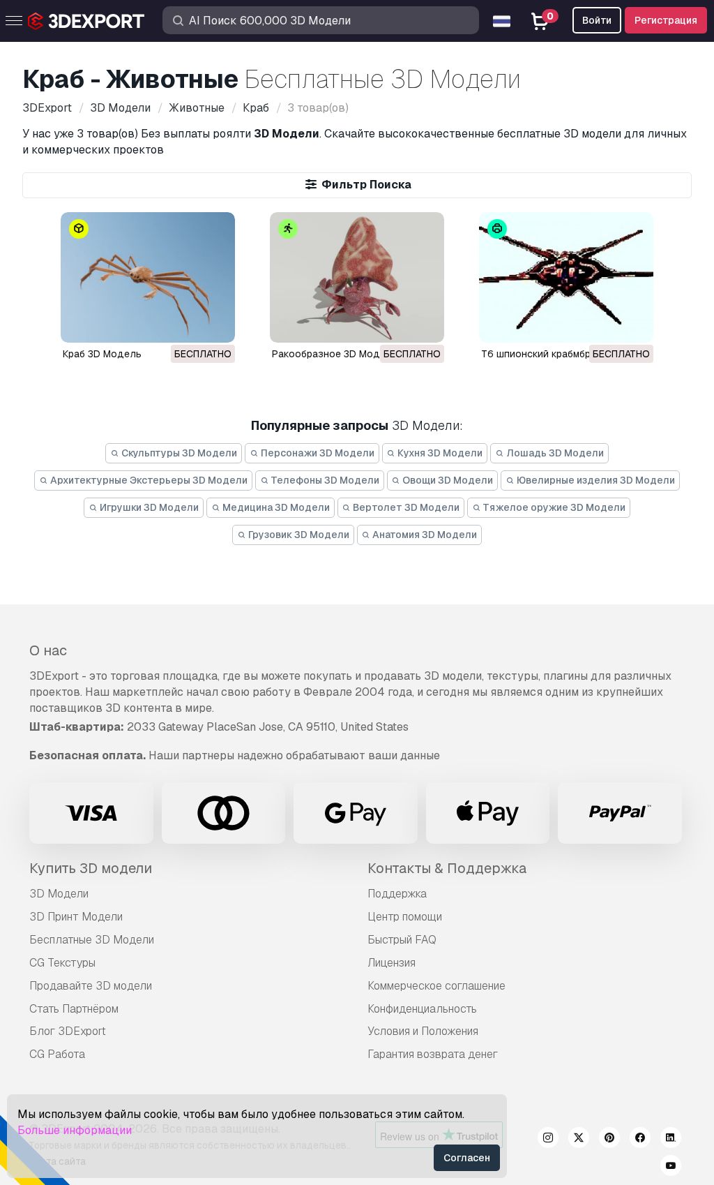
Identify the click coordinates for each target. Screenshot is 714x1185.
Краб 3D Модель (102, 354)
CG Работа (57, 1054)
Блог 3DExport (67, 1031)
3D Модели (59, 893)
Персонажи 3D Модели (316, 453)
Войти (597, 20)
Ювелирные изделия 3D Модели (595, 480)
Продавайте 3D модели (90, 985)
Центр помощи (404, 916)
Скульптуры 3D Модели (178, 453)
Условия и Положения (422, 1031)
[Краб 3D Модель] (148, 277)
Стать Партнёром (74, 1008)
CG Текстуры (62, 962)
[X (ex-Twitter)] (579, 1140)
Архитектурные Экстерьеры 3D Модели (148, 480)
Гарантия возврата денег (432, 1054)
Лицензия (391, 962)
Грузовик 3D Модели (297, 534)
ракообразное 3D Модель (334, 354)
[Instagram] (548, 1140)
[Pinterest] (609, 1140)
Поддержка (397, 893)
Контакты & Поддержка (446, 868)
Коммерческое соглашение (436, 985)
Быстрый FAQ (401, 939)
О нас (48, 650)
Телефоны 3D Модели (324, 480)
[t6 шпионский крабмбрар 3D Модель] (566, 277)
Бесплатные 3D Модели (91, 939)
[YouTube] (671, 1168)
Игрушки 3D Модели (148, 507)
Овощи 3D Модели (446, 480)
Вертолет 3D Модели (405, 507)
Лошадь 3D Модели (554, 453)
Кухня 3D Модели (439, 453)
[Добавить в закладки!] (214, 323)
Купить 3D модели (90, 868)
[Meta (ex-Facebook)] (640, 1140)
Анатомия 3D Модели (423, 534)
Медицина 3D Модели (275, 507)
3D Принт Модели (76, 916)
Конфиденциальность (422, 1008)
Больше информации (74, 1130)
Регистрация (666, 20)
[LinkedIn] (671, 1140)
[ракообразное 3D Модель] (357, 277)
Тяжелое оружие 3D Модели (553, 507)
